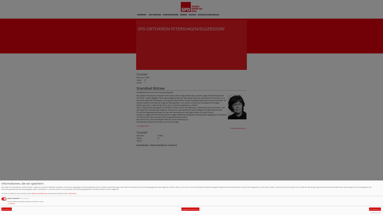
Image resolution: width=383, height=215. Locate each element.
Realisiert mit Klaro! (376, 212)
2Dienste (11, 204)
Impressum (72, 193)
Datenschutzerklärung (39, 193)
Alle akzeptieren (375, 209)
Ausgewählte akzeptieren (190, 209)
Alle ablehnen (6, 209)
